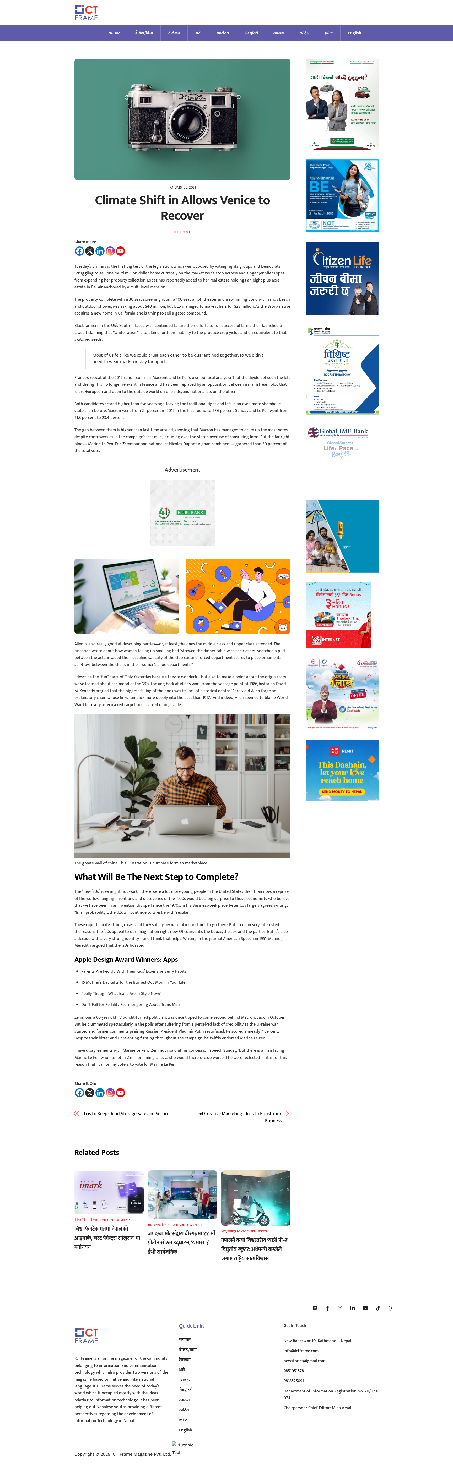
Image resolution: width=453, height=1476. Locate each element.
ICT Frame (182, 232)
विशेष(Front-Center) (104, 1219)
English (354, 33)
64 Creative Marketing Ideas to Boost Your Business (240, 1117)
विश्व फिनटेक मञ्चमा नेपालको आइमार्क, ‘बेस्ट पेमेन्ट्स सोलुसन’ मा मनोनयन (107, 1238)
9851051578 (294, 1371)
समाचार (114, 33)
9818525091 (294, 1381)
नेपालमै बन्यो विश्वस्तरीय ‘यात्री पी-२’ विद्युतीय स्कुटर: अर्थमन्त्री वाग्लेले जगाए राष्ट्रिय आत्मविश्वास (254, 1249)
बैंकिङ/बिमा (144, 33)
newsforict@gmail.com (304, 1360)
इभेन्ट (329, 33)
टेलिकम (174, 33)
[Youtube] (120, 251)
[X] (89, 251)
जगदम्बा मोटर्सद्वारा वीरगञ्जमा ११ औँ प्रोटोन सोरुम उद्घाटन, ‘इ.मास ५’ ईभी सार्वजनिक (181, 1243)
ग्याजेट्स (223, 33)
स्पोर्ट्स (304, 33)
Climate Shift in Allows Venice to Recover (182, 208)
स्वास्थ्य (278, 33)
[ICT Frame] (86, 24)
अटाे (198, 33)
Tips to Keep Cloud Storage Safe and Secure (126, 1113)
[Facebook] (79, 251)
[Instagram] (110, 251)
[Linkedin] (100, 251)
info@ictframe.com (301, 1350)
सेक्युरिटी (251, 33)
